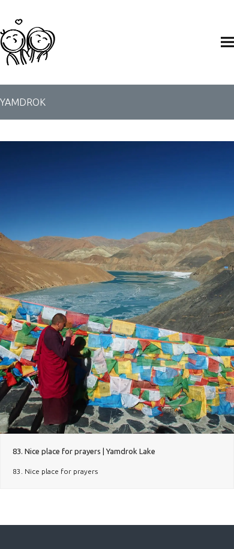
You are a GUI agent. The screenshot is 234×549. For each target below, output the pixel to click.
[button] (227, 42)
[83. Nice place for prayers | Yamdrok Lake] (117, 287)
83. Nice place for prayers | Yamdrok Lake (84, 451)
